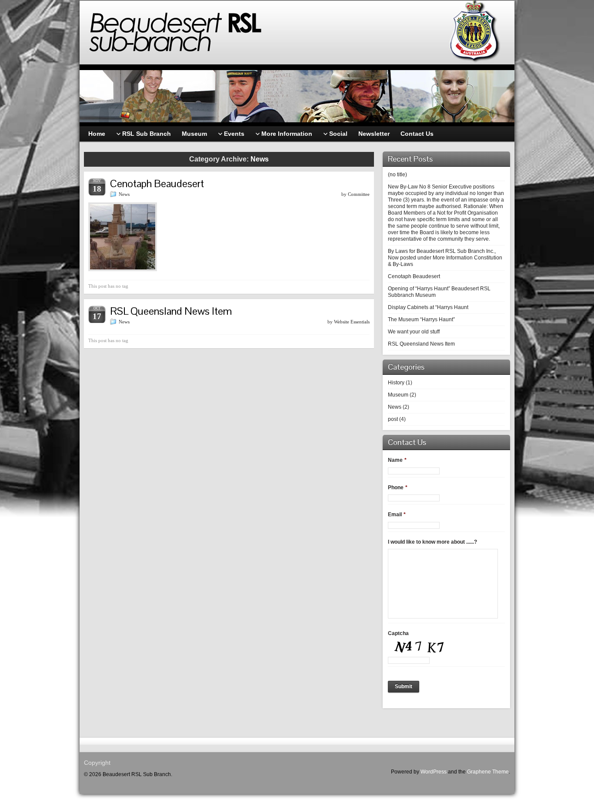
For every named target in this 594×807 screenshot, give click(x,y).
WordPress (433, 772)
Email (397, 514)
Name (397, 460)
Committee (359, 194)
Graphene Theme (488, 772)
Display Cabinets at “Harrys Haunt (428, 307)
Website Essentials (352, 321)
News (124, 194)
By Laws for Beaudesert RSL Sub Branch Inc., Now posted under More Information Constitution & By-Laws (445, 257)
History (396, 383)
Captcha (398, 633)
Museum (398, 395)
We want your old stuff (414, 332)
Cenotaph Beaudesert (157, 183)
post (393, 419)
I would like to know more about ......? (432, 542)
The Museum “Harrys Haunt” (421, 319)
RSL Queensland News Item (171, 311)
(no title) (397, 174)
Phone (397, 487)
